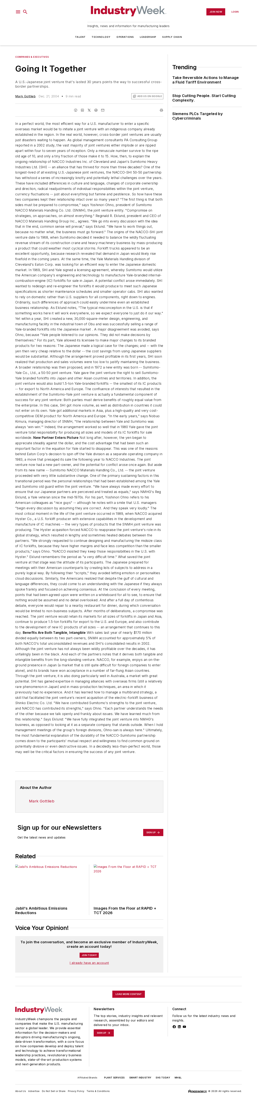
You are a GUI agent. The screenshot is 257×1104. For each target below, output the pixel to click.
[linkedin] (82, 110)
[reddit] (96, 110)
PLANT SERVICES (114, 1077)
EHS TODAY (163, 1077)
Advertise (34, 1091)
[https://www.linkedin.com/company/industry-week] (179, 1027)
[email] (103, 110)
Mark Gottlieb (25, 96)
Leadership (148, 37)
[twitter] (89, 110)
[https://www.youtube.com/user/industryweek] (184, 1027)
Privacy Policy (76, 1091)
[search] (25, 12)
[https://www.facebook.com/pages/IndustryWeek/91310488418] (174, 1027)
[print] (161, 110)
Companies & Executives (32, 56)
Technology (101, 37)
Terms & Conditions (98, 1091)
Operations (125, 37)
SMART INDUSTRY (140, 1077)
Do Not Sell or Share (54, 1091)
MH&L (178, 1077)
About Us (20, 1091)
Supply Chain (172, 37)
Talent (80, 37)
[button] (18, 12)
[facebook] (76, 110)
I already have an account (89, 963)
